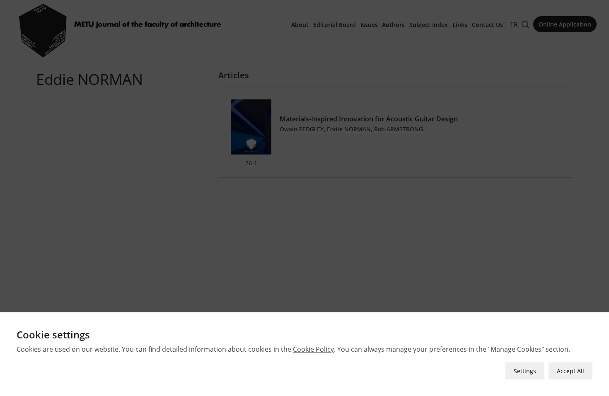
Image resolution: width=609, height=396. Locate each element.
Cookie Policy (313, 349)
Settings (525, 371)
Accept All (570, 371)
